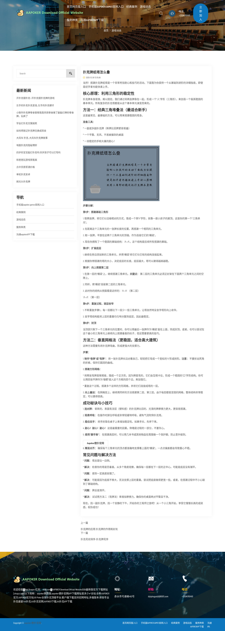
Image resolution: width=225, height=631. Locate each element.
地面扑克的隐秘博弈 (26, 145)
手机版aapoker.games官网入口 (106, 6)
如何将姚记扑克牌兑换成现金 (31, 130)
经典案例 (131, 6)
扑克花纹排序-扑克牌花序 (94, 539)
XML (208, 626)
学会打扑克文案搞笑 (26, 123)
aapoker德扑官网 (32, 622)
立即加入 (200, 13)
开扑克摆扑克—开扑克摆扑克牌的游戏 (35, 98)
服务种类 (72, 20)
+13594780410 (184, 15)
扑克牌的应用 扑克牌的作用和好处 (99, 529)
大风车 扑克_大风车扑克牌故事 (32, 137)
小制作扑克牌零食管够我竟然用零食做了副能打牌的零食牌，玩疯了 (45, 114)
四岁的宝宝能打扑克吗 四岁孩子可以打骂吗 (38, 152)
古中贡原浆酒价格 (25, 167)
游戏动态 (145, 6)
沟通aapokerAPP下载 (92, 20)
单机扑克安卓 (23, 174)
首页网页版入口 (76, 6)
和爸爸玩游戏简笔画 (26, 159)
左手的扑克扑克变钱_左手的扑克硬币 (35, 105)
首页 (106, 30)
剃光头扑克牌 (23, 181)
